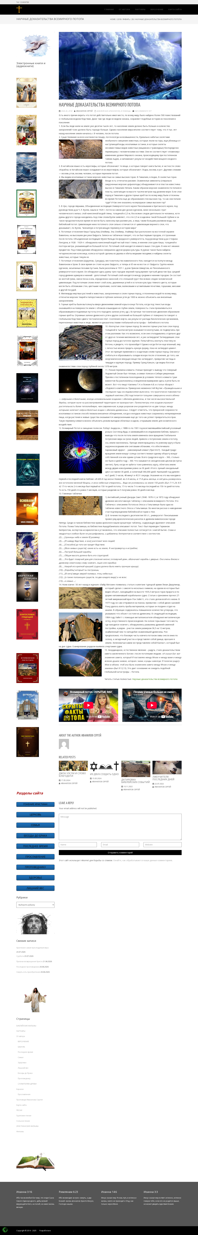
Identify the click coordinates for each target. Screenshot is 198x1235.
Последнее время (25, 1052)
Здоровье (22, 1062)
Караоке (20, 1089)
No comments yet (143, 111)
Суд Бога (20, 956)
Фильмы (20, 1131)
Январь (126, 19)
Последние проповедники (27, 967)
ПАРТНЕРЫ (20, 1031)
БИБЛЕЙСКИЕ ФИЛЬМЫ (26, 1026)
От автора (20, 1036)
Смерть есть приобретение (28, 972)
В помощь (126, 111)
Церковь (21, 1046)
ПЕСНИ (19, 1110)
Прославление (24, 1094)
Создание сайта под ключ (62, 1230)
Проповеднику (24, 1078)
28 (132, 19)
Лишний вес (23, 1068)
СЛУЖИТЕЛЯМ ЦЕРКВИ (27, 1084)
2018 (119, 19)
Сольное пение (23, 1121)
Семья (20, 1057)
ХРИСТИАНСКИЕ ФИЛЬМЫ (27, 1126)
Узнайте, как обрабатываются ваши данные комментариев (142, 860)
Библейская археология (108, 111)
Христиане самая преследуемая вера (32, 948)
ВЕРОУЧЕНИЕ (23, 1041)
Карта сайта (21, 1105)
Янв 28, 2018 (66, 111)
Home (113, 19)
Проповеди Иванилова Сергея (29, 1099)
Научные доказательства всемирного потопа (154, 679)
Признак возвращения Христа (29, 961)
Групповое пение (23, 1115)
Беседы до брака (25, 1073)
